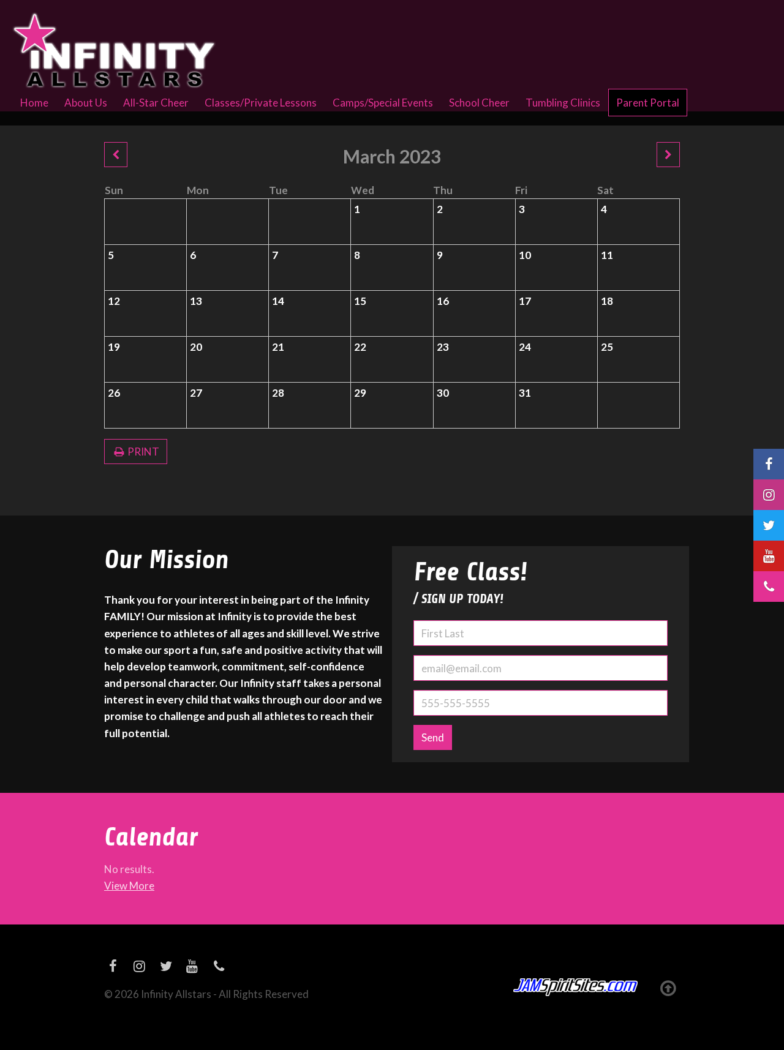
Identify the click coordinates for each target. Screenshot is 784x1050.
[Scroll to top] (668, 987)
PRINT (142, 451)
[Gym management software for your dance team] (575, 987)
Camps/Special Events (383, 102)
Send (432, 737)
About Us (85, 102)
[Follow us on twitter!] (768, 525)
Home (34, 102)
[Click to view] (115, 154)
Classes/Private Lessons (261, 102)
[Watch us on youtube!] (768, 556)
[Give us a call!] (768, 586)
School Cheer (479, 102)
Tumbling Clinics (563, 102)
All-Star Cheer (156, 102)
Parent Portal (647, 102)
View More (129, 885)
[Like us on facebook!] (768, 464)
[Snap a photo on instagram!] (768, 494)
